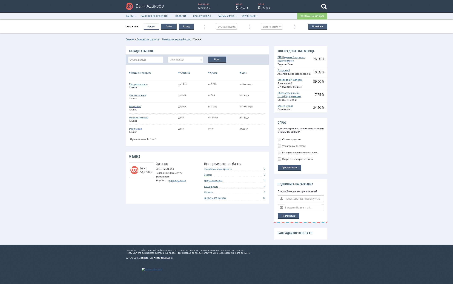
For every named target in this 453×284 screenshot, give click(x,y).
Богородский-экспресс (289, 79)
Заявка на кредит (312, 16)
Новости (180, 16)
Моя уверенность (138, 84)
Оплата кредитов (291, 139)
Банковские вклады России (176, 39)
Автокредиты (211, 186)
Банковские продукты (154, 16)
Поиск (217, 59)
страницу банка (177, 180)
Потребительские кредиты (218, 169)
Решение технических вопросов (300, 152)
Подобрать (317, 26)
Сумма (213, 73)
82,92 (242, 8)
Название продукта (141, 73)
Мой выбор (135, 106)
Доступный (283, 70)
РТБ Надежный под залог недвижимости (291, 59)
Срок (244, 73)
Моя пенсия (135, 128)
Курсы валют (250, 16)
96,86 (264, 8)
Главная (130, 39)
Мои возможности (138, 117)
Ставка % (185, 73)
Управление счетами (293, 145)
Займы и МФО (226, 16)
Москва (203, 8)
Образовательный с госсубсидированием (289, 94)
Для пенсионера (137, 95)
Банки (130, 16)
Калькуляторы (202, 16)
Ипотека (208, 192)
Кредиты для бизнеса (215, 197)
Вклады (208, 174)
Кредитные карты (213, 180)
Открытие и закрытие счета (297, 159)
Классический (285, 105)
